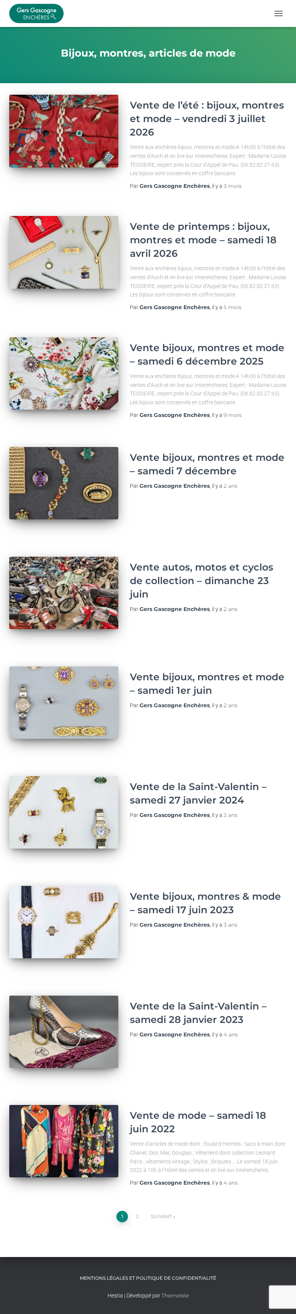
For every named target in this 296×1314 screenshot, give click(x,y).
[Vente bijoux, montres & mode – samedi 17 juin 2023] (63, 922)
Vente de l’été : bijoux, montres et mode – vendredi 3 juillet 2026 (207, 118)
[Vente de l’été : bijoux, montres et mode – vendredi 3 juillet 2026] (63, 131)
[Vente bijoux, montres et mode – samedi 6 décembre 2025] (63, 373)
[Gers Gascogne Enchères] (39, 13)
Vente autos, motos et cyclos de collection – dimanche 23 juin (201, 580)
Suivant (161, 1216)
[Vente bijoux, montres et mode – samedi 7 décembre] (63, 483)
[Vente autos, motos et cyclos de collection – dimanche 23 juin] (63, 593)
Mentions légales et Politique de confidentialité (148, 1278)
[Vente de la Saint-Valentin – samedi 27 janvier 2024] (63, 812)
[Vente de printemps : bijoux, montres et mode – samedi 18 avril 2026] (63, 252)
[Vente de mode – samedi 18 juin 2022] (63, 1141)
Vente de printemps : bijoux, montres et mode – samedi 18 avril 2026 (203, 240)
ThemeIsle (175, 1295)
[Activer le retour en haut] (281, 1298)
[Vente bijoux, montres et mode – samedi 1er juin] (63, 702)
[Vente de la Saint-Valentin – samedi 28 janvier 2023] (63, 1032)
